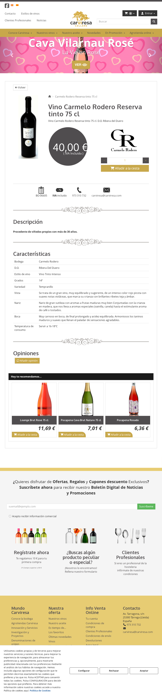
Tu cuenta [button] (92, 618)
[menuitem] (14, 5)
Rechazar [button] (114, 670)
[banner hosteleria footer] (131, 535)
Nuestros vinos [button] (58, 618)
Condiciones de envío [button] (98, 636)
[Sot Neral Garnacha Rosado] (127, 399)
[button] (7, 6)
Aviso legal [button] (92, 645)
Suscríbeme (146, 506)
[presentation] (17, 410)
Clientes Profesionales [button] (99, 631)
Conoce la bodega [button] (22, 618)
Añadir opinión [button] (28, 360)
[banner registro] (31, 535)
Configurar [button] (84, 670)
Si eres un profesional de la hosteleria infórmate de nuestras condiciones (130, 569)
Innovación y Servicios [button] (24, 628)
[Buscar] (154, 21)
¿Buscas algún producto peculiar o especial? (81, 557)
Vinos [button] (52, 641)
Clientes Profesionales (130, 555)
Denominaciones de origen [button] (23, 642)
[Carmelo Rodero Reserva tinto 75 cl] (28, 126)
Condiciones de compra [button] (95, 625)
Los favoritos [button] (56, 632)
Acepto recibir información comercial (34, 516)
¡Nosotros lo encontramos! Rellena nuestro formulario (81, 569)
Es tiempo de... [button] (57, 628)
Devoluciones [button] (94, 640)
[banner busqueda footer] (81, 535)
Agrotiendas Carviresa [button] (24, 623)
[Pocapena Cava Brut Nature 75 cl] (34, 399)
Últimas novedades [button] (60, 637)
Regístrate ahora (31, 552)
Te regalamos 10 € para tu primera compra (31, 560)
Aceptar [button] (144, 670)
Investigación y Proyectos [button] (20, 634)
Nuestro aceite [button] (57, 623)
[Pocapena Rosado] (81, 399)
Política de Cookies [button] (40, 690)
